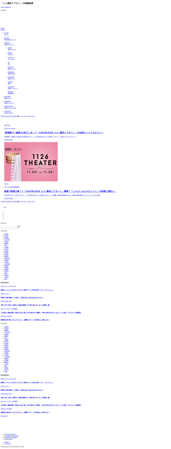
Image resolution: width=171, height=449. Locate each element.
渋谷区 (6, 251)
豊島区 (6, 266)
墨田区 (6, 256)
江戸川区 (7, 239)
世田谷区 (7, 258)
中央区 (6, 262)
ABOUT (6, 442)
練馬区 (6, 269)
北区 (5, 245)
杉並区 (6, 254)
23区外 (6, 277)
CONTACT (7, 443)
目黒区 (6, 275)
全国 (5, 279)
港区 (5, 273)
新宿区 (6, 253)
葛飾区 (6, 243)
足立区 (6, 234)
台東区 (6, 260)
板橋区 (6, 238)
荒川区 (6, 236)
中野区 (6, 267)
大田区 (6, 241)
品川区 (6, 249)
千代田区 (7, 264)
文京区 (6, 271)
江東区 (6, 247)
